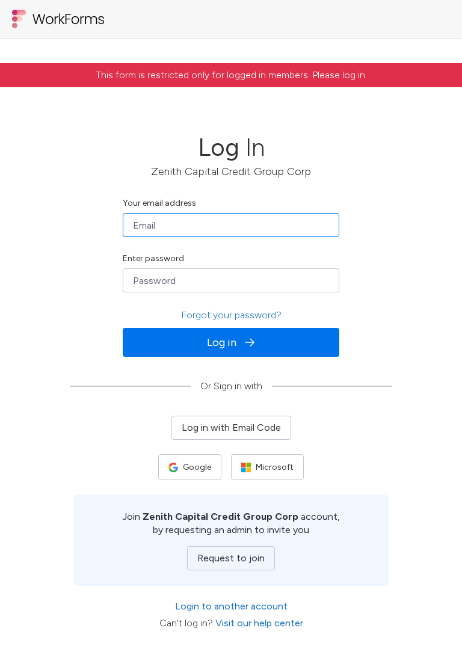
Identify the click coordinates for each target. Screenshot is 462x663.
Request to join (231, 558)
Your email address (159, 203)
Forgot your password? (231, 315)
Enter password (153, 258)
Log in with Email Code (231, 427)
